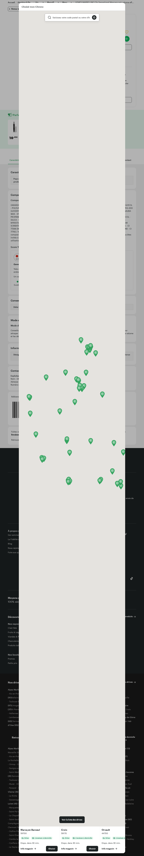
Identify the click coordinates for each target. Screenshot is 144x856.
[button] (30, 414)
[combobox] (71, 17)
